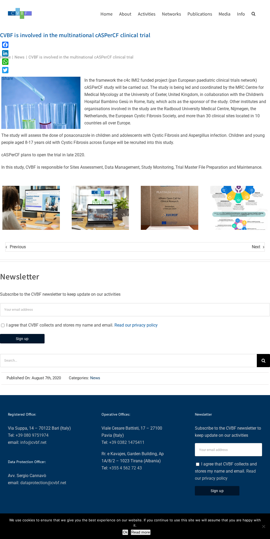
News (95, 378)
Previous (18, 246)
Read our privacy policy (136, 325)
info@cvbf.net (33, 442)
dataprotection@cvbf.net (43, 482)
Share (7, 78)
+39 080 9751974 (32, 435)
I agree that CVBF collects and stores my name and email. (81, 325)
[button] (253, 13)
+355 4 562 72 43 (125, 467)
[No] (263, 526)
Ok (125, 532)
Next (256, 246)
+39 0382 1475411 (126, 442)
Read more (140, 532)
